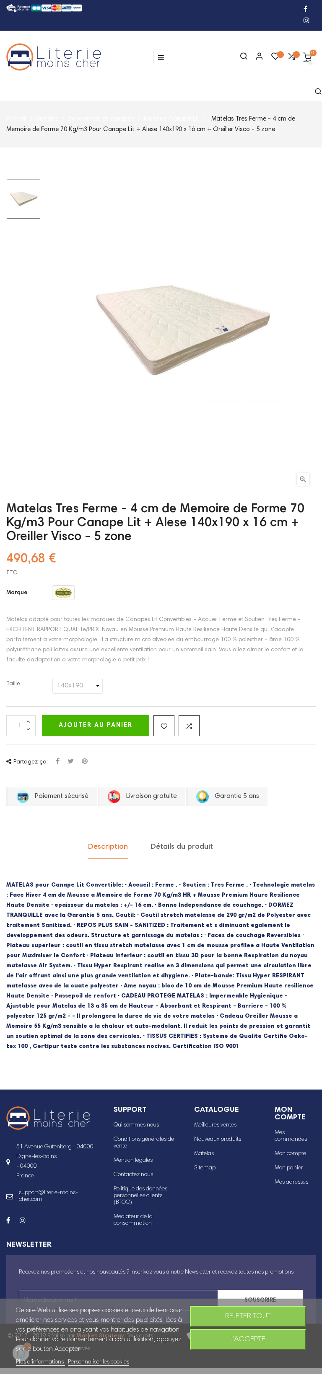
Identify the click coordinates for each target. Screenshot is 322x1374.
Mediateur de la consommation (133, 1220)
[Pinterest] (85, 762)
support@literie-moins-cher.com (48, 1196)
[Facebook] (305, 9)
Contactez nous (133, 1175)
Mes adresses (291, 1182)
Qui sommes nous (136, 1125)
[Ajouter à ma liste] (163, 725)
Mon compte (290, 1154)
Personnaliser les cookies (98, 1362)
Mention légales (133, 1160)
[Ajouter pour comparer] (189, 725)
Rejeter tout (248, 1316)
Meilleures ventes (215, 1125)
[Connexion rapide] (256, 57)
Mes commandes (291, 1136)
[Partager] (58, 762)
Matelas (204, 1154)
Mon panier (289, 1168)
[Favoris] (275, 58)
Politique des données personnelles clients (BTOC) (140, 1196)
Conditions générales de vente (144, 1143)
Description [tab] (108, 847)
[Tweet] (71, 762)
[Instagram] (306, 21)
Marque (17, 593)
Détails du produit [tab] (182, 847)
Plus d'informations (40, 1362)
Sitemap (205, 1168)
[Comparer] (291, 58)
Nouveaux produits (217, 1139)
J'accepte (247, 1339)
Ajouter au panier (95, 725)
